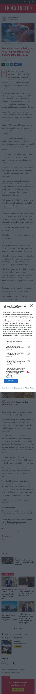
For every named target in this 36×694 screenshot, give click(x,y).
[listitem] (18, 342)
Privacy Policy (29, 388)
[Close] (32, 306)
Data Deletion (6, 388)
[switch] (28, 347)
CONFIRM (11, 380)
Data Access (18, 388)
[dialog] (18, 347)
